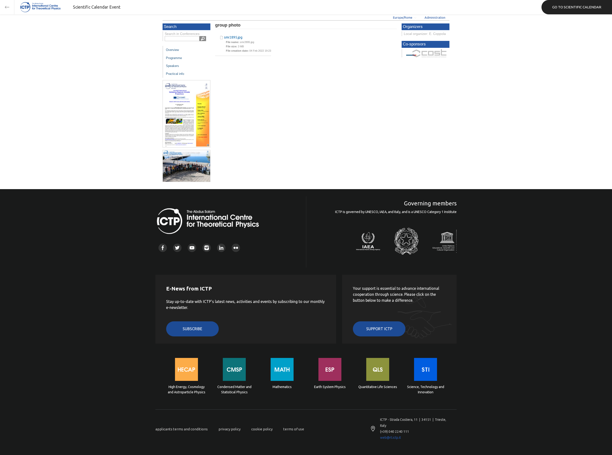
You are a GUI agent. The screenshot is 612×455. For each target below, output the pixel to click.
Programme (174, 58)
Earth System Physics (330, 387)
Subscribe (192, 329)
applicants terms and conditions (181, 429)
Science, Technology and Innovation (425, 389)
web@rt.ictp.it (390, 437)
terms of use (293, 429)
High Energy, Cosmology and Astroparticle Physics (186, 389)
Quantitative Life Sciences (377, 387)
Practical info (175, 74)
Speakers (172, 66)
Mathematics (282, 387)
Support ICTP (379, 329)
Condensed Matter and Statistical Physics (234, 389)
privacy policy (229, 429)
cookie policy (262, 429)
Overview (172, 50)
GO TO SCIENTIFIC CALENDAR (576, 7)
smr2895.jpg (233, 37)
